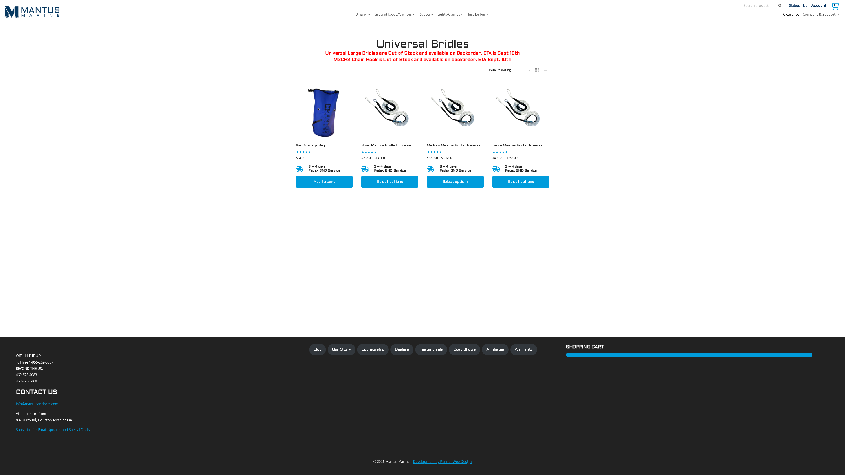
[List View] (545, 70)
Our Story (341, 349)
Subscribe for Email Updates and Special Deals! (53, 429)
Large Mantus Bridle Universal (517, 145)
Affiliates (495, 349)
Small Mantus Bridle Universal (386, 145)
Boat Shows (464, 349)
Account (819, 5)
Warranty (524, 349)
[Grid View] (536, 70)
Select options (390, 182)
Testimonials (431, 349)
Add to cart (324, 182)
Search (781, 5)
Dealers (402, 349)
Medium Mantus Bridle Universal (454, 145)
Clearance (791, 14)
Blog (317, 349)
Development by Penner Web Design (442, 461)
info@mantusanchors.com (37, 403)
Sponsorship (373, 349)
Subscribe (798, 6)
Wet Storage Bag (310, 145)
